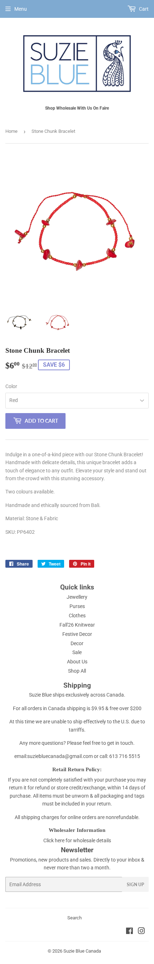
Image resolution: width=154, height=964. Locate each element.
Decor (77, 643)
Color (11, 386)
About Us (77, 661)
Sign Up (135, 884)
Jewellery (77, 597)
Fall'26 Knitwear (77, 625)
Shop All (77, 671)
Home (11, 131)
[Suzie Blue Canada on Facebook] (129, 932)
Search (74, 917)
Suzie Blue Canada (82, 951)
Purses (77, 606)
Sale (77, 652)
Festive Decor (77, 634)
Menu (20, 9)
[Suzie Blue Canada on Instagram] (141, 932)
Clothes (77, 615)
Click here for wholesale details (77, 840)
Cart (143, 9)
